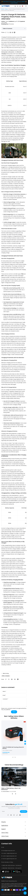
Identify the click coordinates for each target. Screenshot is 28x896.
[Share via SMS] (15, 32)
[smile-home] (25, 888)
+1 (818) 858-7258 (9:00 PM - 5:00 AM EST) (11, 868)
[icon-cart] (20, 6)
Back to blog (6, 673)
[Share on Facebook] (6, 32)
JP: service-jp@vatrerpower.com (9, 858)
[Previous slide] (13, 757)
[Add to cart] (25, 744)
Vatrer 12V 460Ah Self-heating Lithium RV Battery (13, 747)
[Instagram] (14, 815)
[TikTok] (16, 815)
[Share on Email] (13, 32)
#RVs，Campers (5, 675)
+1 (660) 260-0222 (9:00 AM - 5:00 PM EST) (11, 865)
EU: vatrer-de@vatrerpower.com (9, 856)
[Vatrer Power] (6, 878)
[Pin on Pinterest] (11, 32)
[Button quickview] (25, 741)
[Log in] (17, 6)
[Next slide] (15, 757)
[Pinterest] (11, 815)
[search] (15, 6)
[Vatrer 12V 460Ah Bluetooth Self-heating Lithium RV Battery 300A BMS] (14, 733)
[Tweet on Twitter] (8, 32)
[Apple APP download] (6, 871)
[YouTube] (19, 815)
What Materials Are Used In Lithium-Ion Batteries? (12, 789)
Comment (5, 699)
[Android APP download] (17, 871)
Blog (6, 9)
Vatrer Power (8, 894)
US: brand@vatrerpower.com (8, 850)
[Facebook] (8, 815)
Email (4, 695)
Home (2, 9)
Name (4, 691)
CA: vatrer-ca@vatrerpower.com (9, 853)
